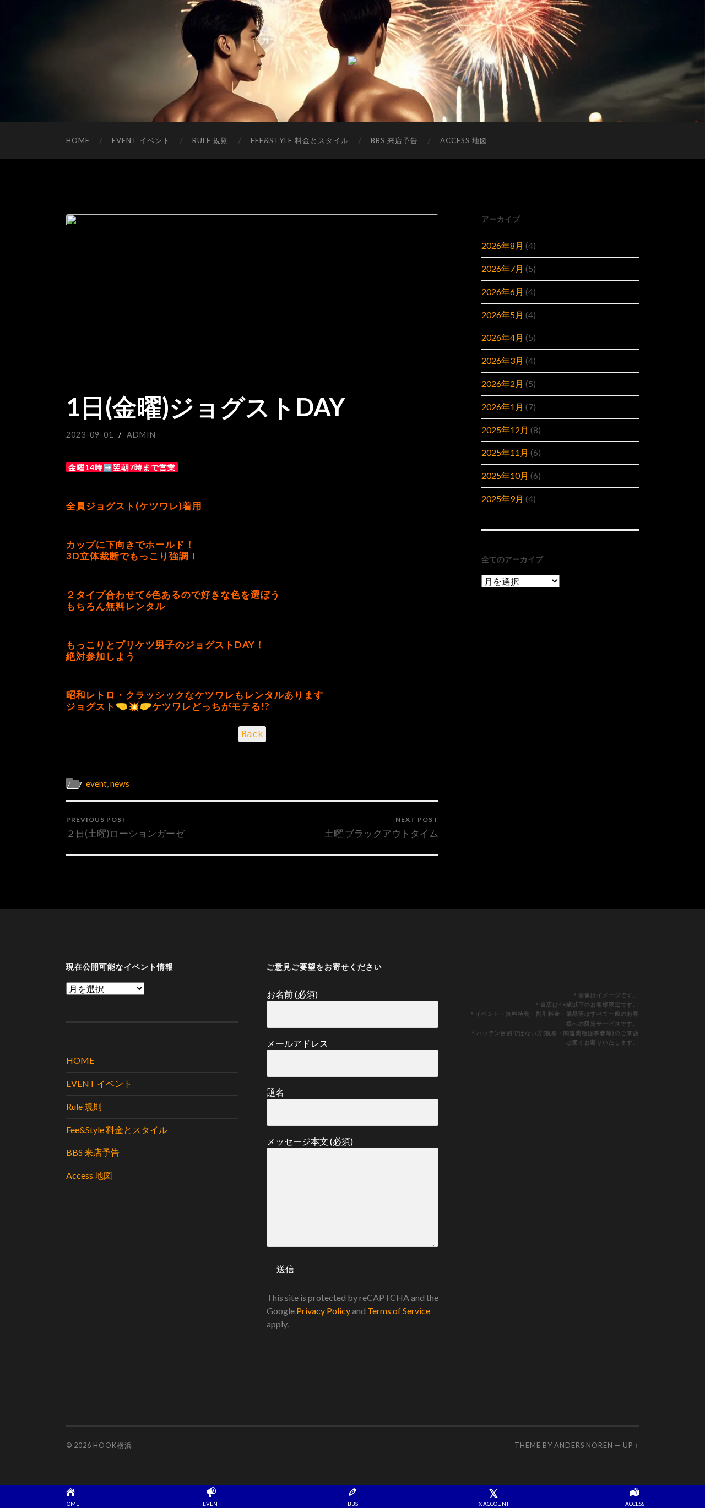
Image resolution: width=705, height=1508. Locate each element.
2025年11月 (505, 452)
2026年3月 (502, 360)
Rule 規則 (210, 140)
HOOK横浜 (112, 1445)
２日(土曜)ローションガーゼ (125, 827)
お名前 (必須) (292, 994)
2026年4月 (502, 337)
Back (252, 734)
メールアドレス (297, 1043)
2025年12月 (505, 429)
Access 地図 (463, 140)
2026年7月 (502, 268)
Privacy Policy (323, 1310)
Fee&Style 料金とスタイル (300, 140)
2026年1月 (502, 406)
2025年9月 (502, 498)
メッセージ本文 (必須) (310, 1141)
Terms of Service (398, 1310)
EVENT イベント (141, 140)
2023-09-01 (89, 434)
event (96, 783)
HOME (78, 140)
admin (141, 434)
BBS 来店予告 (394, 140)
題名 (275, 1092)
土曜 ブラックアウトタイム (381, 827)
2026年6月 (502, 291)
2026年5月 (502, 314)
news (119, 783)
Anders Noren (583, 1445)
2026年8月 (502, 245)
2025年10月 (505, 475)
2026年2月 (502, 383)
